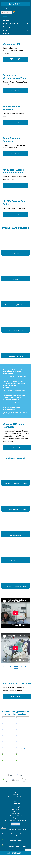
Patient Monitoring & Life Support (15, 815)
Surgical (15, 818)
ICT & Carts (15, 811)
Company (6, 20)
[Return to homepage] (15, 9)
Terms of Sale (15, 803)
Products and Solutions (11, 23)
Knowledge (7, 27)
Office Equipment (15, 813)
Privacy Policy (15, 801)
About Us (15, 794)
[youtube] (18, 824)
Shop (5, 30)
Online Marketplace (15, 807)
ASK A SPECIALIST (14, 853)
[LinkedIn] (12, 824)
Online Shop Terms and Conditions (15, 820)
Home (5, 16)
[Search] (2, 12)
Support (6, 33)
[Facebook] (15, 824)
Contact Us (14, 4)
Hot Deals (15, 809)
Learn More (14, 59)
